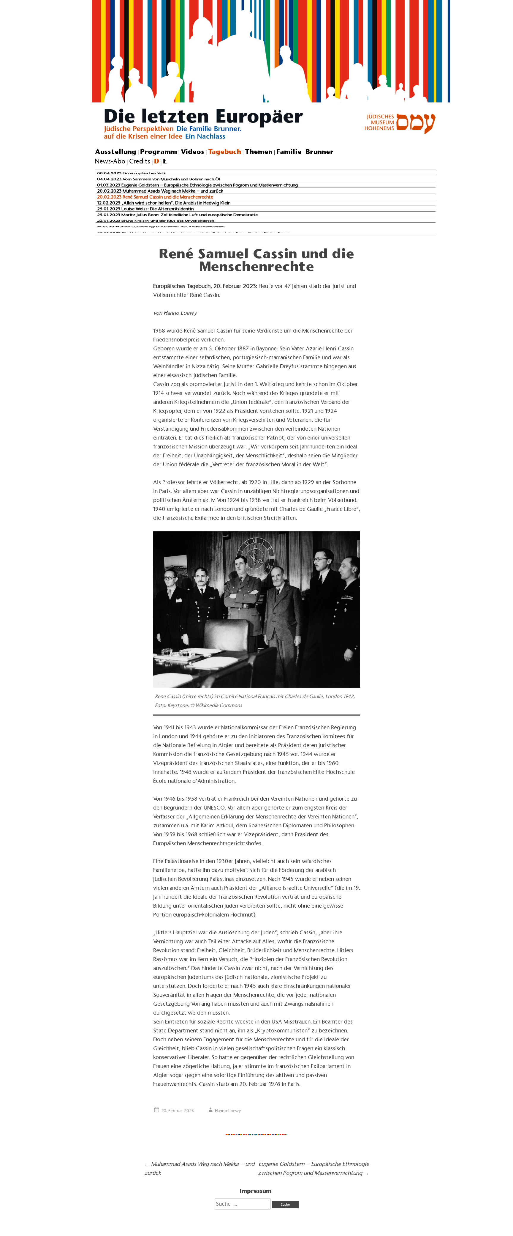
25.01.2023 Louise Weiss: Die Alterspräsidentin (145, 208)
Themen (259, 151)
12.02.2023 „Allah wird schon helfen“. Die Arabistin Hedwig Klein (163, 202)
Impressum (255, 1190)
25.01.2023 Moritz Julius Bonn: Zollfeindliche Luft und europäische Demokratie (177, 214)
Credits (139, 161)
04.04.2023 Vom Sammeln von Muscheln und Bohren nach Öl (158, 179)
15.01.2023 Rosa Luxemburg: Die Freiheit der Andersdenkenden (160, 226)
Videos (192, 151)
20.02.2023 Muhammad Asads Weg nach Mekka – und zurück (160, 190)
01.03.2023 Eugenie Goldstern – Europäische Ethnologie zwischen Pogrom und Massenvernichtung (197, 185)
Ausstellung (115, 151)
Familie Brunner (305, 151)
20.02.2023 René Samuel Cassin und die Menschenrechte (155, 197)
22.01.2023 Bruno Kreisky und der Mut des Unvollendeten (155, 220)
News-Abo (110, 161)
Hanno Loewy (228, 1110)
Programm (158, 151)
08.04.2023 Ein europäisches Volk (131, 173)
